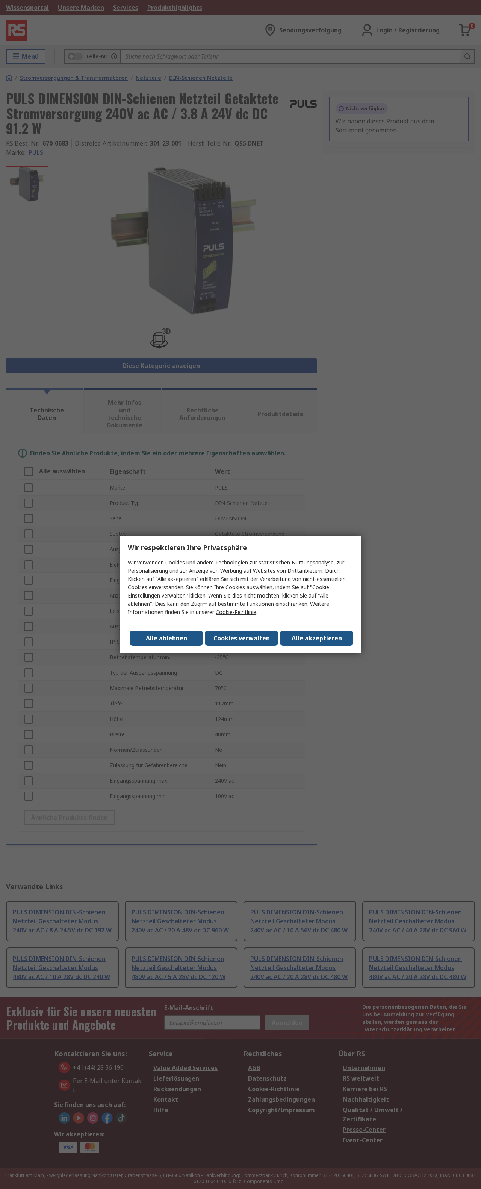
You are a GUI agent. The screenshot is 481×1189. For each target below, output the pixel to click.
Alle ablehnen (166, 638)
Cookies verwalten (241, 638)
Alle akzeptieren (317, 638)
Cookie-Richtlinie (236, 612)
